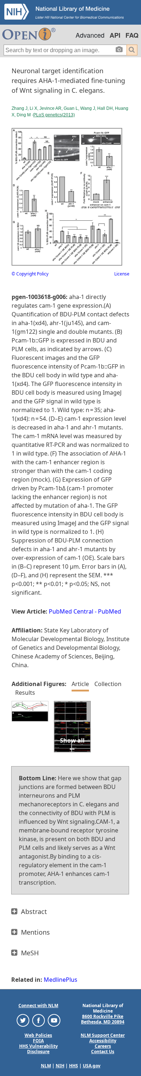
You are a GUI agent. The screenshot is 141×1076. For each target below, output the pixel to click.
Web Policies (38, 1035)
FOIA (38, 1041)
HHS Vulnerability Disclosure (38, 1049)
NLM (46, 1066)
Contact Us (102, 1051)
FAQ (131, 35)
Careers (103, 1046)
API (115, 35)
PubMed (109, 611)
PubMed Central (71, 611)
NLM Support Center (103, 1035)
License (121, 274)
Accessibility (102, 1041)
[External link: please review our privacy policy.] (23, 1020)
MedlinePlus (60, 980)
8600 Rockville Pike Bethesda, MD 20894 (102, 1019)
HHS (73, 1066)
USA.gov (92, 1066)
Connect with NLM (38, 1005)
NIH (60, 1066)
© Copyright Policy (30, 274)
